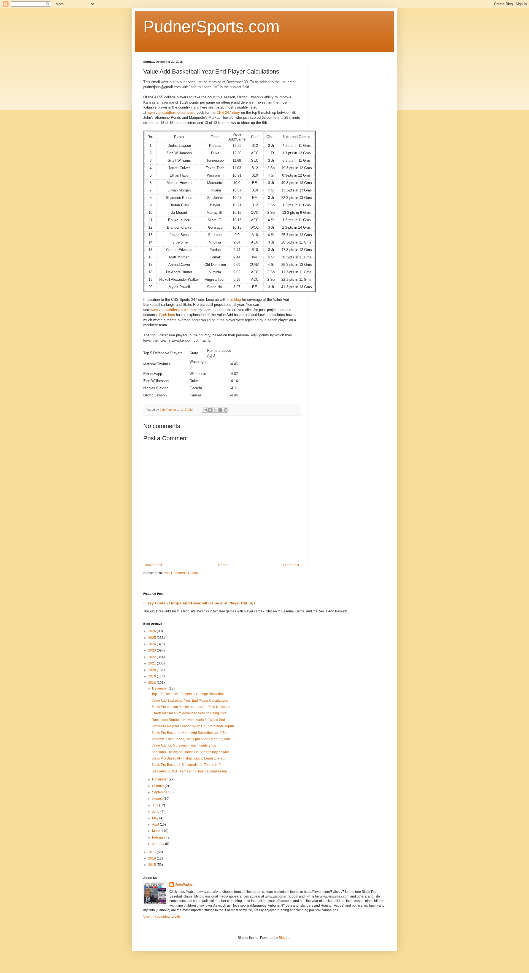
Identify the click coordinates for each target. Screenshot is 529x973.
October (158, 786)
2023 (152, 650)
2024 (152, 644)
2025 (152, 638)
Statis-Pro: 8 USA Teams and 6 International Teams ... (191, 771)
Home (222, 565)
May (155, 818)
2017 (152, 852)
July (155, 805)
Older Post (291, 565)
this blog (234, 300)
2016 (152, 858)
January (158, 844)
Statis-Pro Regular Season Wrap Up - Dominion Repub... (194, 726)
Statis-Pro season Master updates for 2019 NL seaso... (192, 707)
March (157, 831)
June (156, 811)
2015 (152, 865)
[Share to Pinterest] (225, 410)
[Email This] (204, 410)
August (157, 799)
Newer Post (153, 565)
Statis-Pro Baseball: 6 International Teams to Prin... (189, 765)
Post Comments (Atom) (181, 573)
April (156, 824)
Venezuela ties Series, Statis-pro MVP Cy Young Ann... (192, 739)
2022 (152, 657)
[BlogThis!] (210, 410)
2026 (152, 631)
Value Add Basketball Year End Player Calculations (190, 700)
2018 (152, 683)
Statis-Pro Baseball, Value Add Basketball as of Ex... (190, 733)
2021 (152, 663)
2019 (152, 676)
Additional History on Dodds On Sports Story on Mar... (191, 752)
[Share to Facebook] (220, 410)
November (160, 779)
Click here (167, 315)
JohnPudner (184, 884)
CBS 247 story (228, 112)
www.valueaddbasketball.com (170, 112)
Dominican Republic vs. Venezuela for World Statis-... (191, 720)
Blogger (284, 938)
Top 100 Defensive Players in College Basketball (188, 694)
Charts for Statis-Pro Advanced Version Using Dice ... (191, 713)
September (160, 792)
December (160, 688)
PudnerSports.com (211, 26)
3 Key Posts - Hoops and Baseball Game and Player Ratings (199, 603)
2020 (152, 670)
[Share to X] (215, 410)
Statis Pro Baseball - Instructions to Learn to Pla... (188, 758)
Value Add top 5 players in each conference (184, 745)
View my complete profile (162, 916)
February (159, 837)
